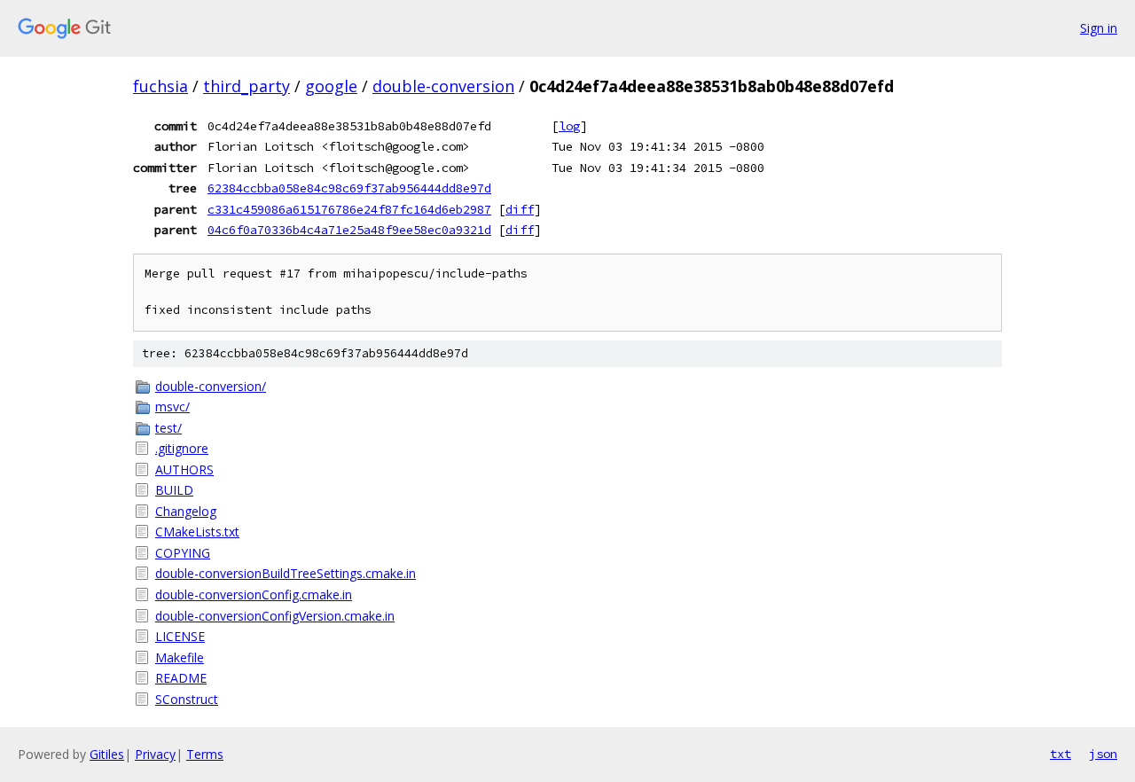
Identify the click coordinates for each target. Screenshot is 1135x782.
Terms (204, 754)
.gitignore (181, 448)
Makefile (179, 657)
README (181, 677)
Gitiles (107, 754)
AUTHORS (184, 469)
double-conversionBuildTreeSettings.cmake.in (285, 573)
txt (1060, 754)
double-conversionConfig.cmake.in (253, 594)
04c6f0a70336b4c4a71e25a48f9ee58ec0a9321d (349, 230)
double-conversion (443, 86)
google (331, 86)
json (1103, 754)
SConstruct (186, 699)
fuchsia (160, 86)
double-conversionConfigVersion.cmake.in (275, 615)
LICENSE (180, 636)
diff (519, 209)
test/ (168, 427)
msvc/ (172, 406)
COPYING (182, 552)
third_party (246, 86)
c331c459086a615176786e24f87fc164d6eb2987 (349, 209)
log (569, 126)
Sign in (1098, 28)
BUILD (174, 489)
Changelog (185, 511)
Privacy (155, 754)
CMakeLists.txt (197, 531)
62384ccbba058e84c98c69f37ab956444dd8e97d (349, 188)
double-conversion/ (210, 386)
